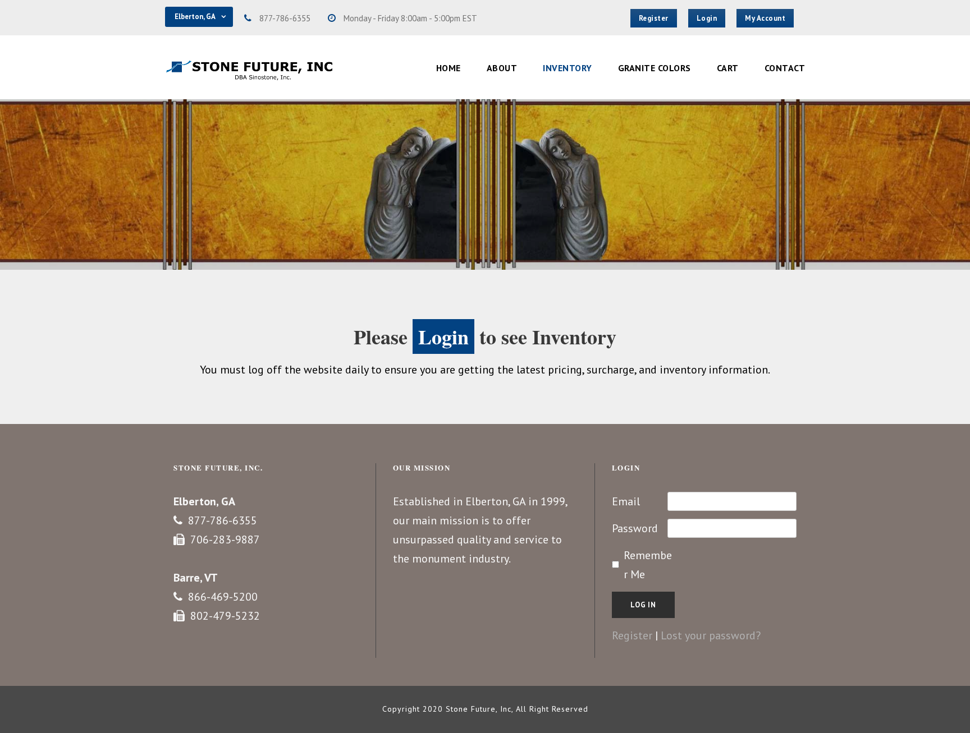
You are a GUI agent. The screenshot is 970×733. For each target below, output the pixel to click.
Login (443, 336)
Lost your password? (711, 635)
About (502, 67)
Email (626, 501)
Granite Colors (654, 67)
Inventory (567, 67)
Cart (728, 67)
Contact (785, 67)
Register (632, 635)
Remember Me (648, 565)
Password (635, 528)
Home (448, 67)
